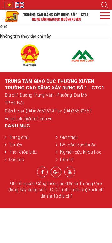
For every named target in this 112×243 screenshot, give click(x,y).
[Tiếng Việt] (10, 4)
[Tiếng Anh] (20, 4)
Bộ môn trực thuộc (78, 144)
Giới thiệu (69, 137)
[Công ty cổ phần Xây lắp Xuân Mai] (82, 55)
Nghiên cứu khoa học (80, 152)
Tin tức (15, 144)
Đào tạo (16, 159)
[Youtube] (70, 172)
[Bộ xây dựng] (29, 55)
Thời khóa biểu (23, 152)
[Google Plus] (56, 172)
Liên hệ (66, 159)
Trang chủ (19, 137)
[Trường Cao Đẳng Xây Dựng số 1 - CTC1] (12, 16)
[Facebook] (42, 172)
